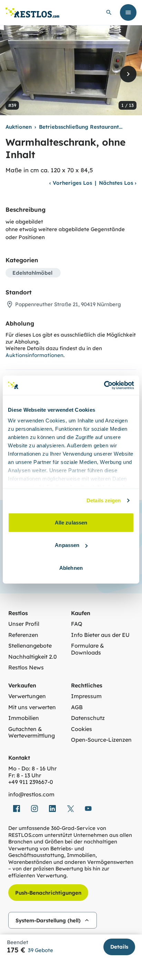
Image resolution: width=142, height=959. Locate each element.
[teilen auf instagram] (34, 808)
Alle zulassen (71, 522)
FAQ (76, 624)
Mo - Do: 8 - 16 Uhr (32, 768)
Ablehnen (71, 567)
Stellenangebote (30, 645)
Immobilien (23, 718)
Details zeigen (104, 500)
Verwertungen (27, 696)
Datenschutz (88, 718)
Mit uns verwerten (32, 707)
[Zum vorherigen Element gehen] (14, 74)
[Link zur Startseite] (32, 13)
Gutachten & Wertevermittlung (31, 732)
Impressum (86, 696)
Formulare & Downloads (87, 649)
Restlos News (26, 667)
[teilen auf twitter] (70, 808)
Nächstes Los (117, 183)
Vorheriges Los (70, 183)
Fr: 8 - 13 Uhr (24, 775)
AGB (77, 707)
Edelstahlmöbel (32, 272)
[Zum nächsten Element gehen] (128, 74)
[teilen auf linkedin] (52, 808)
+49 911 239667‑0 (30, 782)
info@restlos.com (31, 794)
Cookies (81, 729)
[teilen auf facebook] (16, 808)
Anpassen (67, 545)
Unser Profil (23, 624)
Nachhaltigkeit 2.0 (32, 657)
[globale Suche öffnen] (109, 12)
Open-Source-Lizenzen (101, 740)
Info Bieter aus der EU (100, 635)
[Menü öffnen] (128, 12)
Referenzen (23, 635)
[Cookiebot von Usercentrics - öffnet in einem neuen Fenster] (104, 385)
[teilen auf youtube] (88, 808)
